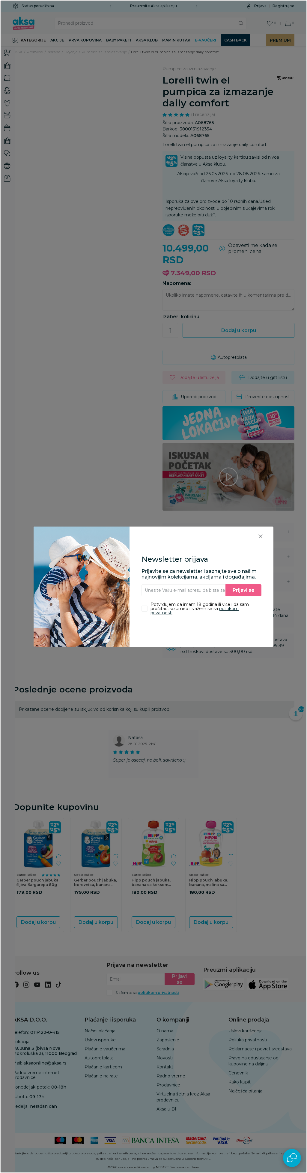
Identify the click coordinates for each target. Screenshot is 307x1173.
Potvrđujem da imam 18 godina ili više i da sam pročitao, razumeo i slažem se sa (200, 608)
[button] (260, 536)
